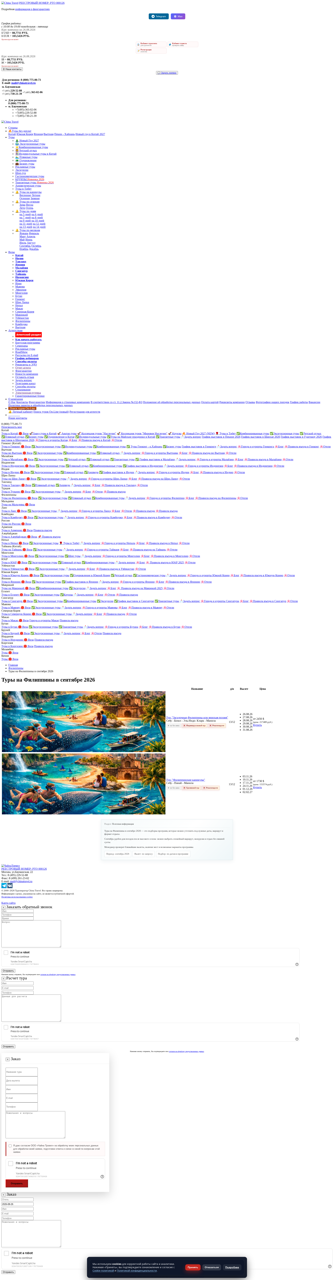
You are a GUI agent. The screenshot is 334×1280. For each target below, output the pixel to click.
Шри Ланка (22, 302)
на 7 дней (25, 217)
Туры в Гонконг (11, 446)
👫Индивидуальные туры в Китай (36, 153)
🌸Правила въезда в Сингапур (267, 601)
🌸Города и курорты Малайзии (215, 459)
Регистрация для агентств (85, 411)
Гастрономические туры (29, 176)
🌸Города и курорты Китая (51, 440)
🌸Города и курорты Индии (172, 472)
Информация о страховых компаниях (68, 402)
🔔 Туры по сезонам (27, 201)
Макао (19, 308)
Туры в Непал (10, 543)
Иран (18, 283)
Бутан (18, 296)
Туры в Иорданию (12, 639)
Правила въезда (42, 530)
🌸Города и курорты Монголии (121, 556)
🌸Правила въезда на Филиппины (215, 498)
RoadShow (21, 352)
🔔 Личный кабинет (20, 411)
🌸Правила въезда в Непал (162, 543)
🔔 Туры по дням (25, 211)
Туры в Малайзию (12, 459)
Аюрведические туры (28, 185)
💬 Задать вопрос (167, 73)
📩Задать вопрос (191, 436)
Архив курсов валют (9, 39)
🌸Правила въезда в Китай (94, 440)
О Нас (12, 402)
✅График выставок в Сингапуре (134, 601)
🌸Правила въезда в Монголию (169, 556)
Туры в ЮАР (9, 562)
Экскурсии (21, 169)
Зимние (35, 198)
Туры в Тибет (23, 188)
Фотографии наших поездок (272, 402)
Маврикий (21, 314)
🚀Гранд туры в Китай (43, 433)
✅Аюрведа (91, 472)
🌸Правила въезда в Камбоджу (151, 517)
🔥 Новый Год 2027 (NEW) (198, 433)
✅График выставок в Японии (80, 581)
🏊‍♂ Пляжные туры (26, 157)
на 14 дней (39, 226)
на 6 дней (37, 214)
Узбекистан (22, 317)
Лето (22, 207)
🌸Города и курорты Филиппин (165, 498)
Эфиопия (20, 289)
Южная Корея (25, 134)
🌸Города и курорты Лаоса (94, 510)
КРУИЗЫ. (29, 179)
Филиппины (22, 321)
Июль (22, 242)
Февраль (34, 233)
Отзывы (250, 402)
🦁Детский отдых (26, 150)
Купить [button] (257, 725)
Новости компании (26, 373)
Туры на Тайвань (11, 549)
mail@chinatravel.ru (23, 82)
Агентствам (15, 330)
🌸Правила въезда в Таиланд (118, 485)
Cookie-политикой (103, 1270)
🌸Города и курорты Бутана (121, 626)
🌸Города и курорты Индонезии (204, 465)
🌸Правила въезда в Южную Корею (261, 575)
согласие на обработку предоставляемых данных (57, 974)
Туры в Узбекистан (13, 568)
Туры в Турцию (11, 491)
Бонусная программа (27, 342)
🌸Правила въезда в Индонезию (253, 465)
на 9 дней (25, 220)
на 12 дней (39, 223)
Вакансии (314, 402)
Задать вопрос (23, 380)
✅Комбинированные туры (252, 433)
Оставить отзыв (24, 377)
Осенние (24, 198)
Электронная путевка (28, 392)
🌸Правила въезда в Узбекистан (115, 568)
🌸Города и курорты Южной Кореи (208, 575)
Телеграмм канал (25, 383)
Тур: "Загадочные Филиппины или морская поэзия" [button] (197, 717)
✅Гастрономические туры (149, 575)
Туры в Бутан (9, 626)
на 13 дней (25, 226)
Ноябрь (23, 249)
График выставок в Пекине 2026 (221, 436)
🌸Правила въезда (115, 491)
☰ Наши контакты (12, 69)
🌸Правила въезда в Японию (182, 581)
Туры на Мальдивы (13, 504)
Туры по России (11, 523)
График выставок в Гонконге (199, 446)
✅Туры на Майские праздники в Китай (131, 436)
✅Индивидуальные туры (90, 436)
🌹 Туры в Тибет (225, 433)
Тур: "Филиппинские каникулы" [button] (185, 779)
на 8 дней (37, 217)
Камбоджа (21, 324)
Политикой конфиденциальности (137, 1270)
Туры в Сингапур (12, 601)
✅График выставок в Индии (116, 472)
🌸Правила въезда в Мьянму (145, 607)
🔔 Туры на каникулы (28, 192)
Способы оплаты (25, 386)
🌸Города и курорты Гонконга (256, 446)
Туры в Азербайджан (14, 536)
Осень (29, 207)
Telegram (161, 16)
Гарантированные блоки (30, 395)
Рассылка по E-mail (26, 355)
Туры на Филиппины (14, 498)
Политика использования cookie (17, 897)
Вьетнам (48, 134)
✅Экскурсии (77, 588)
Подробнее (232, 1267)
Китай (12, 134)
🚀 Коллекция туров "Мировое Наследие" (142, 433)
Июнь (28, 239)
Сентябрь (25, 245)
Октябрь (36, 245)
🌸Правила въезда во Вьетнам (206, 452)
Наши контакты (17, 418)
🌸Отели (116, 440)
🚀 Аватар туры (67, 433)
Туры (11, 137)
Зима (22, 204)
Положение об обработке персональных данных (171, 402)
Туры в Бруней (10, 633)
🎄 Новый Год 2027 (27, 140)
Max (180, 16)
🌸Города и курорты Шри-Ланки (108, 478)
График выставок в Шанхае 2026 (260, 436)
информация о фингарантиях (32, 9)
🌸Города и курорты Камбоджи (104, 517)
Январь (23, 233)
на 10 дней (37, 220)
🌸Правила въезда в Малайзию (263, 459)
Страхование (23, 389)
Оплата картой (210, 402)
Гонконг (20, 299)
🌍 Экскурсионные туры (30, 143)
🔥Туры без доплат (19, 130)
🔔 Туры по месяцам (27, 230)
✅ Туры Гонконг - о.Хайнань (144, 446)
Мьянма (20, 286)
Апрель (30, 236)
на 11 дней (25, 223)
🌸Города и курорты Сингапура (220, 601)
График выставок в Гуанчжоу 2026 (301, 436)
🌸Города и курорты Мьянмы (100, 607)
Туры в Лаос (9, 510)
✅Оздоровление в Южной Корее (90, 575)
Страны (13, 127)
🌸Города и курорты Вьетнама (159, 452)
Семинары (21, 345)
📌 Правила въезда (49, 536)
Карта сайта (8, 902)
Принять (193, 1267)
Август (31, 242)
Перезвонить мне (11, 427)
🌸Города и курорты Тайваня (101, 549)
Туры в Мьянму (11, 607)
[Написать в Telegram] (4, 887)
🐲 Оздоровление (26, 160)
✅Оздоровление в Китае (59, 436)
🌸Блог (72, 440)
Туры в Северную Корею (16, 613)
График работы (299, 402)
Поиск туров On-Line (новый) (51, 411)
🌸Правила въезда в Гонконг (301, 446)
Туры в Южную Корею (15, 575)
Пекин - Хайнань (64, 134)
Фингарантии (23, 370)
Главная (13, 664)
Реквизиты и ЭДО (26, 364)
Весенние (25, 195)
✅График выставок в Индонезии (143, 465)
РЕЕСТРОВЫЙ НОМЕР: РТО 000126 (42, 2)
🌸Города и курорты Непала (118, 543)
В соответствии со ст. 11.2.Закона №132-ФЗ (116, 402)
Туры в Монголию (12, 556)
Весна (29, 204)
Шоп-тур (20, 173)
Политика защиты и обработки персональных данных (40, 405)
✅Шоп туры (73, 556)
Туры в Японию (11, 581)
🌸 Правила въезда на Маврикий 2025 (140, 588)
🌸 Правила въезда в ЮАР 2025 (165, 562)
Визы (11, 252)
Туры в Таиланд (11, 485)
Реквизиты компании (232, 402)
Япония (38, 134)
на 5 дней (25, 214)
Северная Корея (24, 311)
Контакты (22, 402)
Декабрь (34, 249)
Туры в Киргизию (12, 646)
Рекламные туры (25, 166)
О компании (15, 399)
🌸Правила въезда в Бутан (164, 626)
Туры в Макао (10, 620)
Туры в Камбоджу (12, 517)
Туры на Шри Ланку (13, 478)
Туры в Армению (12, 530)
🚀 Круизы (174, 433)
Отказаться (212, 1267)
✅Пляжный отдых (13, 436)
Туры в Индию (10, 472)
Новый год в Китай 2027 (90, 134)
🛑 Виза (24, 433)
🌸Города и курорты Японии (137, 581)
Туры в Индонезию (13, 465)
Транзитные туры (34, 182)
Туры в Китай (10, 433)
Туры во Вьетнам (12, 452)
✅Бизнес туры (34, 436)
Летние (36, 195)
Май (22, 239)
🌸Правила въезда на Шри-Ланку (158, 478)
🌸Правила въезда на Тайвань (148, 549)
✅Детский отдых (310, 433)
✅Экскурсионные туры (284, 433)
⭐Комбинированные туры (31, 147)
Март (22, 236)
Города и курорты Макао (44, 620)
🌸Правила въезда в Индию (216, 472)
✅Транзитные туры (168, 436)
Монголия (21, 292)
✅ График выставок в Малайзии (155, 459)
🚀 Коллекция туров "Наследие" (96, 433)
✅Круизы (66, 594)
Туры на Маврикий (13, 588)
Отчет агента (23, 367)
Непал (19, 305)
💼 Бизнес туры (24, 163)
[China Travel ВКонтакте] (10, 887)
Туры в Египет (10, 594)
